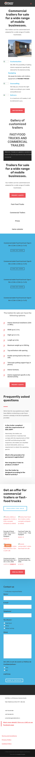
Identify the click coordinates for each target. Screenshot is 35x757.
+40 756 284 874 (9, 714)
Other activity (10, 628)
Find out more (17, 250)
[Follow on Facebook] (17, 689)
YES (7, 667)
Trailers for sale (15, 508)
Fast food (9, 623)
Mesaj (5, 632)
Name (5, 594)
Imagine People (21, 754)
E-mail (6, 602)
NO (7, 670)
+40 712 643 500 (9, 710)
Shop (7, 626)
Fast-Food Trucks (17, 204)
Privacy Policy (6, 740)
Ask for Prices (17, 110)
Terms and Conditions (9, 736)
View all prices (17, 572)
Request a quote (18, 195)
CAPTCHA (6, 674)
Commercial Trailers (17, 213)
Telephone (7, 611)
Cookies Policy (7, 743)
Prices (17, 221)
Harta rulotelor (17, 229)
